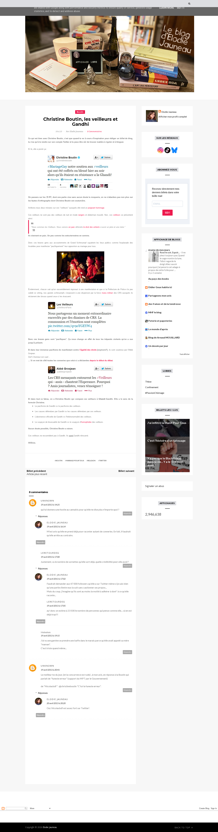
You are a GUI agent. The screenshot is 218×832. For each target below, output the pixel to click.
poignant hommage (96, 208)
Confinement (151, 387)
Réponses (43, 516)
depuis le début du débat (101, 360)
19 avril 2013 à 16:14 (56, 526)
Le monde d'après (158, 329)
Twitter (102, 460)
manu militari (107, 293)
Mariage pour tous (75, 460)
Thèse (148, 381)
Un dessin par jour (158, 345)
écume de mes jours (159, 249)
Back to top (183, 827)
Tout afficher (185, 354)
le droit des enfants (91, 227)
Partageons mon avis (159, 295)
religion (91, 460)
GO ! (167, 212)
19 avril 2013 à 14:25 (50, 504)
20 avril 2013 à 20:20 (56, 703)
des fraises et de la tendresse (164, 303)
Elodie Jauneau (57, 522)
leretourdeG (50, 552)
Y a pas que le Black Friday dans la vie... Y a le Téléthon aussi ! (165, 462)
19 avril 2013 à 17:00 (50, 557)
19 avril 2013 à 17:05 (56, 605)
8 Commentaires (94, 131)
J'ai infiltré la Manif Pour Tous (166, 423)
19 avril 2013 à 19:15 (50, 635)
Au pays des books (158, 278)
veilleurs (116, 215)
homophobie (86, 422)
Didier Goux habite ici (160, 287)
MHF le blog (154, 312)
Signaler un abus (154, 486)
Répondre (127, 513)
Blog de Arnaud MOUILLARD (164, 337)
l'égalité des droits (88, 350)
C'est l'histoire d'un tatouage (166, 440)
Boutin (80, 112)
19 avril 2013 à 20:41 (50, 670)
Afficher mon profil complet (173, 116)
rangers (81, 215)
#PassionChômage (154, 392)
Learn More (166, 7)
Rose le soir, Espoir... (170, 252)
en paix (72, 227)
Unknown (47, 500)
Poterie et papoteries (160, 320)
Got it (181, 7)
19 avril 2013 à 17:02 (56, 579)
